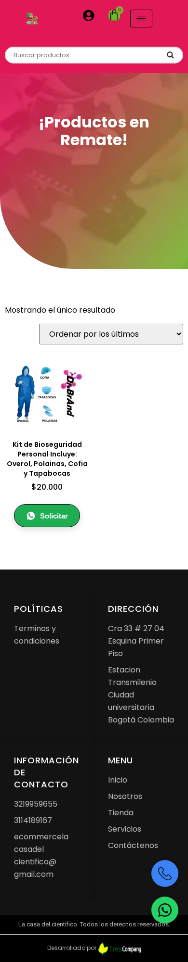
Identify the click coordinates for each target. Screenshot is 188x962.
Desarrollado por (72, 948)
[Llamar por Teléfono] (164, 873)
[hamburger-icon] (141, 18)
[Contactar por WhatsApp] (164, 910)
